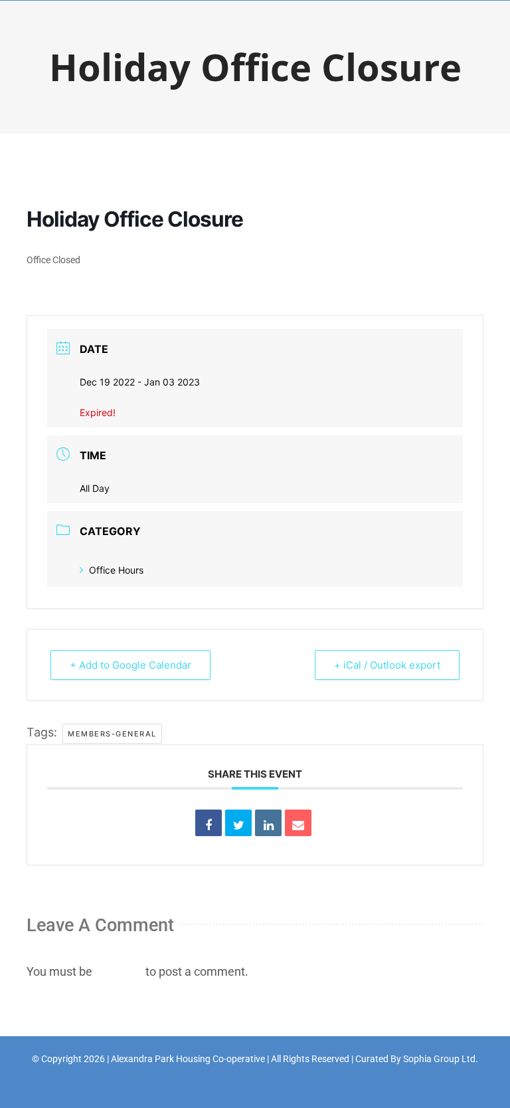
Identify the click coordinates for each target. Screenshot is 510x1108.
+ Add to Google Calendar (130, 665)
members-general (112, 733)
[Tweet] (238, 823)
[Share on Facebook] (208, 823)
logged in (119, 971)
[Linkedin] (268, 823)
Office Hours (116, 570)
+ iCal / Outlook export (387, 665)
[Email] (298, 823)
